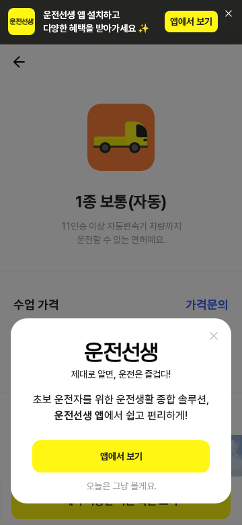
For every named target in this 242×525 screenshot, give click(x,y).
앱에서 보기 (191, 21)
